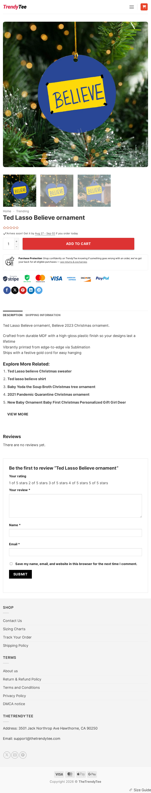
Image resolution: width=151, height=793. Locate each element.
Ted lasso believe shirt (26, 379)
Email (14, 544)
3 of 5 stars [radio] (58, 483)
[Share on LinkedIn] (31, 290)
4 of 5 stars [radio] (78, 483)
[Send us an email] (14, 755)
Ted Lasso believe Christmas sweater (39, 371)
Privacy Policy (14, 696)
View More (18, 414)
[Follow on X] (7, 755)
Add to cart (78, 244)
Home (7, 211)
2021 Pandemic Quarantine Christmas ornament (48, 394)
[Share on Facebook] (7, 290)
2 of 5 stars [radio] (38, 483)
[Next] (140, 97)
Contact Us (12, 621)
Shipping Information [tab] (43, 315)
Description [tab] (13, 315)
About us (10, 671)
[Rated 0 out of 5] (11, 228)
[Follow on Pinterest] (23, 755)
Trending (22, 211)
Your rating (17, 476)
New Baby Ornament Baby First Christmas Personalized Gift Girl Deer (66, 402)
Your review (19, 490)
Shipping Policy (15, 645)
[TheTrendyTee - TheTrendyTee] (15, 7)
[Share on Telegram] (38, 290)
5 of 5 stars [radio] (98, 483)
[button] (131, 7)
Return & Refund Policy (22, 679)
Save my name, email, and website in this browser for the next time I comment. (76, 564)
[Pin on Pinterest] (23, 290)
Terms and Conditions (21, 687)
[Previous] (10, 97)
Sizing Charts (14, 629)
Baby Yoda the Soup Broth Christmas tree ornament (51, 387)
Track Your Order (17, 637)
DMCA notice (14, 704)
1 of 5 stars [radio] (18, 483)
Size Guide (142, 790)
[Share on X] (14, 290)
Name (15, 525)
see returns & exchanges (73, 261)
